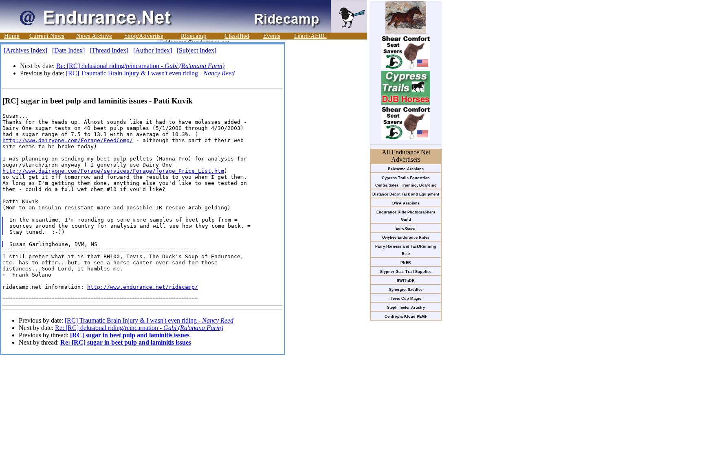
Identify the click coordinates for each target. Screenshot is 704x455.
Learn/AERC (310, 36)
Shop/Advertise (143, 36)
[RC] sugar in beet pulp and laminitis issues (129, 335)
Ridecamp (194, 36)
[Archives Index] (25, 50)
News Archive (94, 36)
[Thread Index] (109, 50)
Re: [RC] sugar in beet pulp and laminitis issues (125, 342)
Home (12, 36)
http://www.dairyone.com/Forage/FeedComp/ (67, 140)
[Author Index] (152, 50)
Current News (46, 36)
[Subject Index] (196, 50)
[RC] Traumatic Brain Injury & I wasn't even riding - (150, 73)
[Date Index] (68, 50)
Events (271, 36)
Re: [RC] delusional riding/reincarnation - (140, 65)
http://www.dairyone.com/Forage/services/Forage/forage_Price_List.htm (113, 171)
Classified (236, 36)
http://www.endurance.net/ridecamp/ (142, 287)
